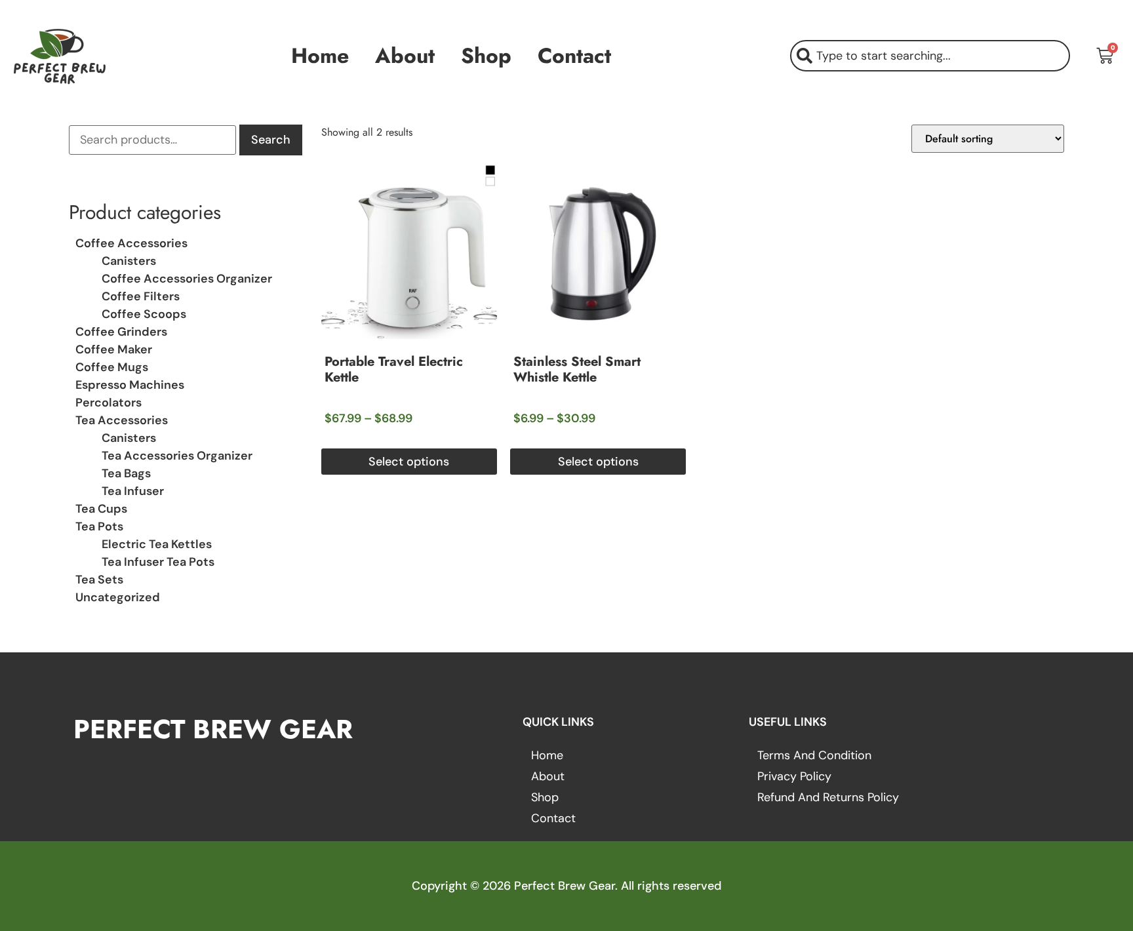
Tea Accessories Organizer (177, 456)
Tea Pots (99, 526)
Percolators (108, 402)
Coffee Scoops (144, 314)
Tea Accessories (121, 420)
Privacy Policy (794, 776)
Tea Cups (101, 509)
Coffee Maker (113, 349)
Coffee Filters (141, 296)
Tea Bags (126, 473)
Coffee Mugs (111, 367)
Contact (574, 56)
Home (320, 56)
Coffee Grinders (121, 332)
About (405, 56)
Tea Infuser (133, 491)
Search (270, 140)
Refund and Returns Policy (828, 797)
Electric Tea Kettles (157, 544)
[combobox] (930, 55)
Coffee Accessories (131, 243)
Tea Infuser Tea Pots (158, 562)
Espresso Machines (129, 385)
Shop (486, 56)
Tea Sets (99, 579)
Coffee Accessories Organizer (187, 279)
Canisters (129, 261)
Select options (408, 461)
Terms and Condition (814, 755)
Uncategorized (117, 597)
